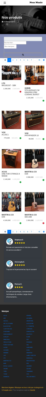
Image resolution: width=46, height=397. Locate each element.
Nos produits (10, 22)
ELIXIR (28, 337)
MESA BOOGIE (30, 360)
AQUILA (5, 321)
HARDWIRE (29, 347)
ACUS (5, 315)
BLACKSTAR (7, 326)
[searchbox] (10, 46)
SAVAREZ (29, 366)
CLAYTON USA (7, 329)
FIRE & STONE (7, 342)
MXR (4, 363)
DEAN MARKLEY (8, 334)
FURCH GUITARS (8, 345)
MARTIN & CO (7, 360)
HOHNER (6, 350)
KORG (28, 350)
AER (4, 318)
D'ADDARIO (6, 331)
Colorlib (32, 390)
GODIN (5, 347)
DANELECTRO (30, 331)
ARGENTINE (29, 321)
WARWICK (6, 376)
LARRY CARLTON (31, 355)
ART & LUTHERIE (8, 323)
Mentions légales (8, 387)
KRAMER (5, 352)
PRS (27, 363)
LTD (4, 358)
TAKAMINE (29, 371)
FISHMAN (29, 342)
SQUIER (28, 368)
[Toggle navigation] (5, 3)
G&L (27, 345)
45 (39, 60)
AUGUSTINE (30, 323)
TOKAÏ (5, 374)
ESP (27, 339)
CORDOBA (29, 329)
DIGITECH (29, 334)
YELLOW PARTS (31, 376)
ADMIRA (28, 315)
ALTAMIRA (29, 318)
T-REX (5, 371)
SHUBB (5, 368)
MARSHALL (29, 358)
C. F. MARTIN (30, 326)
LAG (4, 355)
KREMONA (29, 352)
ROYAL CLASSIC (8, 366)
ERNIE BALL (6, 339)
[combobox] (10, 46)
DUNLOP (6, 337)
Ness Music (36, 3)
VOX (27, 374)
